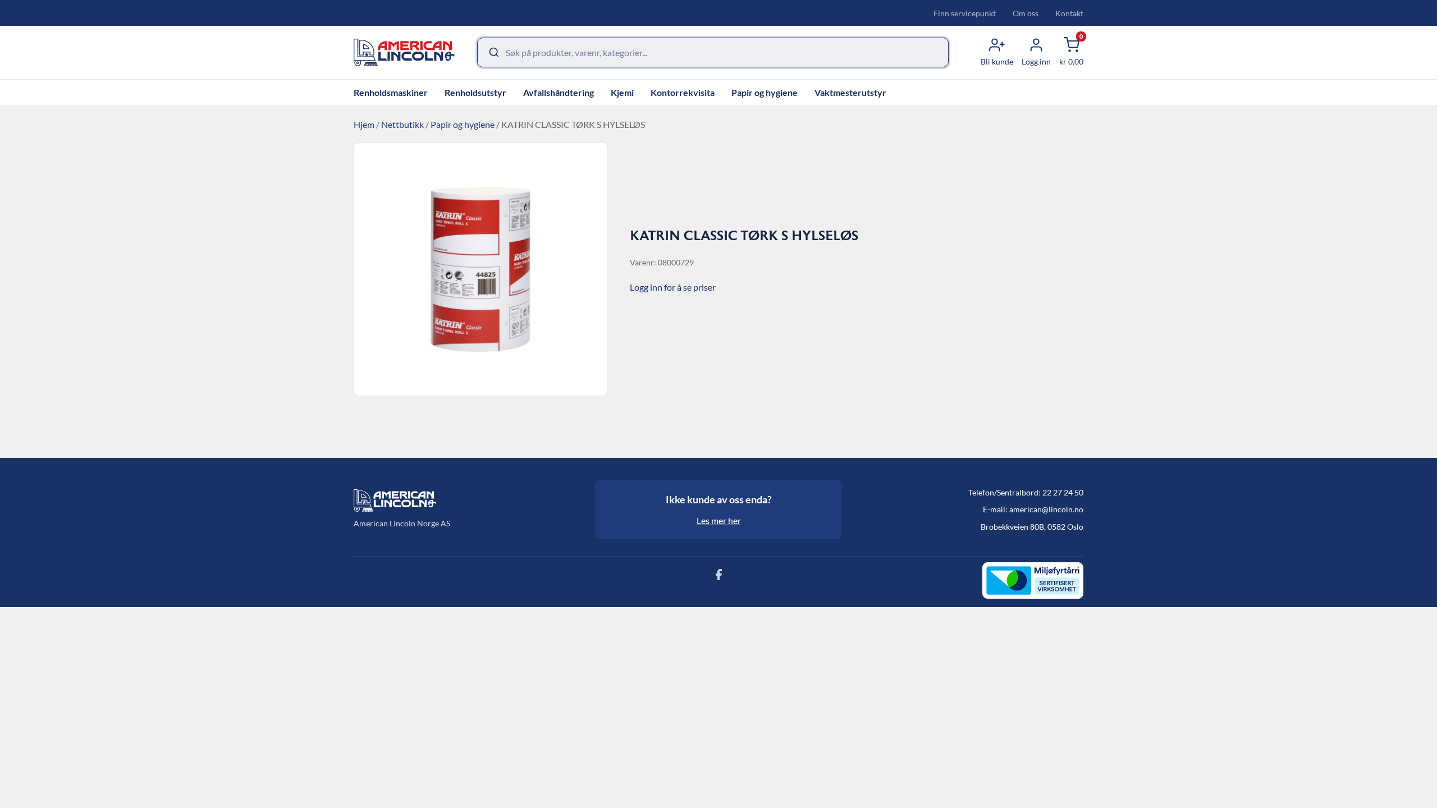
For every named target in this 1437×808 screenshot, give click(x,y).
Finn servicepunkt (964, 13)
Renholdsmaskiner (391, 92)
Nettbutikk (402, 124)
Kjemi (622, 92)
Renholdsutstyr (475, 92)
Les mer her (719, 520)
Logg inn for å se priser (673, 287)
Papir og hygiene (764, 92)
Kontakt (1069, 13)
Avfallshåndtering (558, 92)
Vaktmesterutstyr (850, 92)
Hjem (364, 124)
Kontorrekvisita (683, 92)
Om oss (1025, 13)
